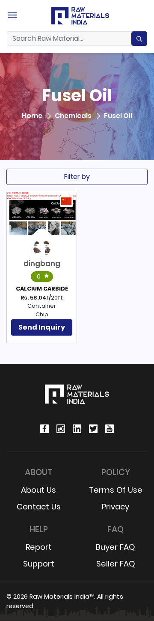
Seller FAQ (115, 563)
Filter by (77, 177)
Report (39, 547)
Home (32, 116)
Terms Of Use (115, 490)
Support (38, 563)
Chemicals (73, 116)
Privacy (115, 506)
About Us (38, 490)
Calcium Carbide (42, 288)
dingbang (42, 263)
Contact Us (39, 506)
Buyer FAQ (115, 547)
